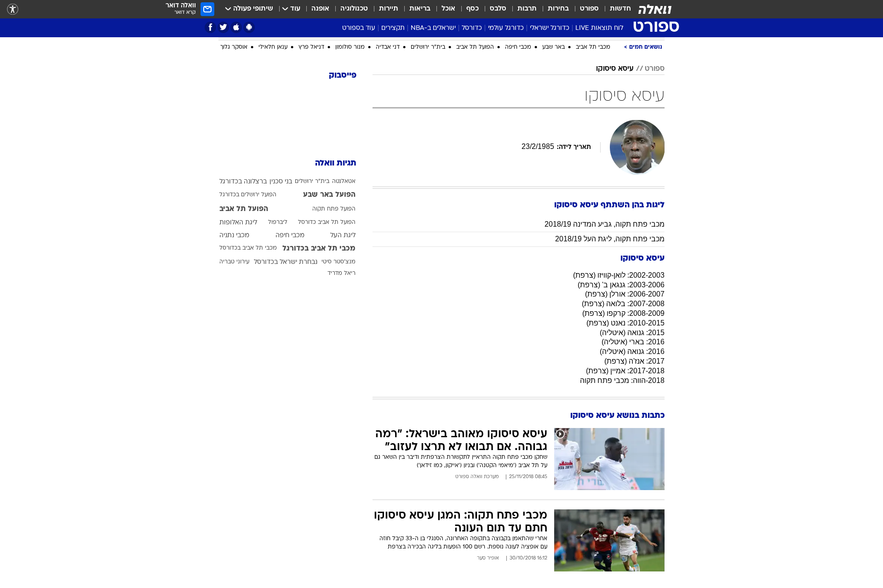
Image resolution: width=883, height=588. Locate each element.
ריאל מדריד (341, 273)
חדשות (620, 9)
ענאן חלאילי (272, 47)
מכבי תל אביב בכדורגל (318, 248)
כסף (472, 9)
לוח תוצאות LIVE (599, 28)
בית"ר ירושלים (428, 47)
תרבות (527, 9)
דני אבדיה (388, 47)
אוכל (448, 9)
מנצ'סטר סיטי (338, 262)
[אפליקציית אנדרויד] (249, 27)
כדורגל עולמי (506, 28)
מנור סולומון (350, 47)
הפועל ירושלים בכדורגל (247, 195)
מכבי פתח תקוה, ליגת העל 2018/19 (610, 239)
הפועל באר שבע (329, 195)
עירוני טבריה (234, 262)
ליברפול (277, 222)
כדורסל (472, 28)
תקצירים (393, 28)
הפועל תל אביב (475, 47)
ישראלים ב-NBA (433, 28)
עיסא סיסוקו (615, 69)
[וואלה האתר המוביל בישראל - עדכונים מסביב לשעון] (654, 9)
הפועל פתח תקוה (333, 209)
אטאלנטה (343, 181)
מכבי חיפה (518, 47)
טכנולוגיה (354, 9)
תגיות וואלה (335, 163)
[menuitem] (615, 9)
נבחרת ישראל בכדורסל (285, 262)
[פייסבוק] (210, 27)
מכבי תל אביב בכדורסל (248, 248)
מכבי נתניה (234, 236)
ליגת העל (342, 236)
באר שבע (553, 47)
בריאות (419, 9)
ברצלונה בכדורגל (243, 182)
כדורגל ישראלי (549, 28)
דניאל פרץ (311, 47)
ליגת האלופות (238, 223)
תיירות (388, 9)
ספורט (589, 9)
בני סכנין (280, 182)
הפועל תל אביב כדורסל (326, 222)
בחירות (558, 9)
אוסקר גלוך (233, 47)
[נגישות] (12, 9)
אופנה (320, 9)
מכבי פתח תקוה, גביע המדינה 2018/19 (605, 224)
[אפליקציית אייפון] (236, 27)
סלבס (498, 9)
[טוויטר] (223, 27)
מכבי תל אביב (593, 47)
